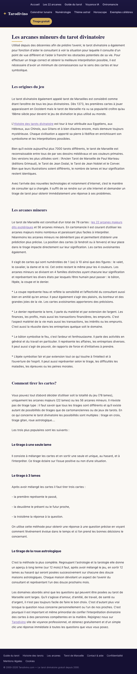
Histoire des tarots (33, 655)
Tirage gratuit (41, 21)
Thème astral (82, 12)
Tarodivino (19, 622)
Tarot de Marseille (74, 655)
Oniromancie (110, 4)
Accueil (35, 4)
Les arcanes (53, 655)
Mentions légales (12, 661)
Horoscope (100, 12)
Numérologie (63, 12)
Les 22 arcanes (52, 4)
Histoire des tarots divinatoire (33, 123)
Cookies (30, 661)
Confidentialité (115, 655)
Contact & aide (95, 655)
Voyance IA (92, 4)
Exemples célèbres (121, 12)
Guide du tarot (73, 4)
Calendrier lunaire (41, 12)
